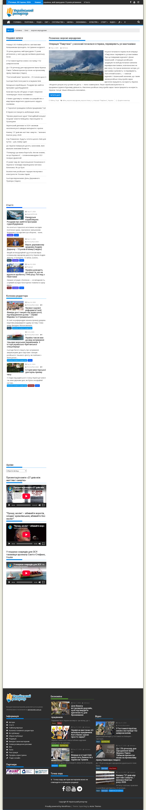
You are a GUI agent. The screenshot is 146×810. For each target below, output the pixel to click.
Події (38, 22)
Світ (46, 22)
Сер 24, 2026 (122, 772)
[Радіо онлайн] (119, 22)
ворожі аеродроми (73, 100)
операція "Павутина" (100, 100)
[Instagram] (68, 790)
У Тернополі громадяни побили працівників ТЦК (26, 108)
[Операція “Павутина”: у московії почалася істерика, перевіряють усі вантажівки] (76, 51)
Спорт (104, 22)
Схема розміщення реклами (20, 744)
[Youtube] (74, 790)
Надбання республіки (116, 790)
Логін (10, 749)
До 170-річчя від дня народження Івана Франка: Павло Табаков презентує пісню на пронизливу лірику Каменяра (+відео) (26, 70)
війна (64, 100)
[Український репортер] (8, 22)
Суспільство (57, 22)
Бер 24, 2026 (31, 302)
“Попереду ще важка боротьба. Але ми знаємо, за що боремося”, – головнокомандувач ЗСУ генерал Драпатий (25, 155)
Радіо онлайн (14, 758)
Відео (112, 22)
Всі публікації (13, 733)
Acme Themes (95, 806)
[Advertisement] (98, 12)
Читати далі (55, 95)
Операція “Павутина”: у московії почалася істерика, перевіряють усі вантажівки (92, 44)
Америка (54, 765)
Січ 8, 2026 (30, 332)
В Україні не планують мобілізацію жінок (22, 112)
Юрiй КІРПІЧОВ (32, 214)
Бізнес (54, 723)
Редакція (30, 267)
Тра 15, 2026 (77, 727)
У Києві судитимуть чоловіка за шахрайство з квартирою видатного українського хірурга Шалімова (24, 101)
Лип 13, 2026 (31, 239)
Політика (28, 22)
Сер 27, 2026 (31, 212)
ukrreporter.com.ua (34, 710)
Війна (53, 100)
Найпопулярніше (15, 728)
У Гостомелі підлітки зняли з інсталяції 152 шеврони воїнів (83, 2)
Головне (17, 22)
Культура (93, 22)
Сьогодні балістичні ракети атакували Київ (23, 81)
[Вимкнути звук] (40, 505)
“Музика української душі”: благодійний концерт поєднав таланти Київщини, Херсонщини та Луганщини (26, 119)
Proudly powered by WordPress (58, 806)
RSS (10, 747)
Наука (70, 22)
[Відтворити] (9, 505)
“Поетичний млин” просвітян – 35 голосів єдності (26, 77)
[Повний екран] (43, 505)
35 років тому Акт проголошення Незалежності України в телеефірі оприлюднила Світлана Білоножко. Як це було (25, 165)
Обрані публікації (15, 736)
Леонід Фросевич (33, 242)
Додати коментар (124, 100)
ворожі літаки (85, 100)
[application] (26, 496)
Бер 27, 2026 (77, 749)
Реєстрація (13, 752)
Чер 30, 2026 (31, 264)
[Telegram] (80, 790)
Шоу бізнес (112, 768)
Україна (110, 100)
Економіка (81, 22)
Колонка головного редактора (22, 328)
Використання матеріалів (18, 741)
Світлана (65, 48)
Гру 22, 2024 (31, 364)
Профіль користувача (17, 755)
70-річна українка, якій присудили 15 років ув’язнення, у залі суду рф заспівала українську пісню (51, 2)
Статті (16, 235)
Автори (11, 722)
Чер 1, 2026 (77, 703)
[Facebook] (64, 790)
